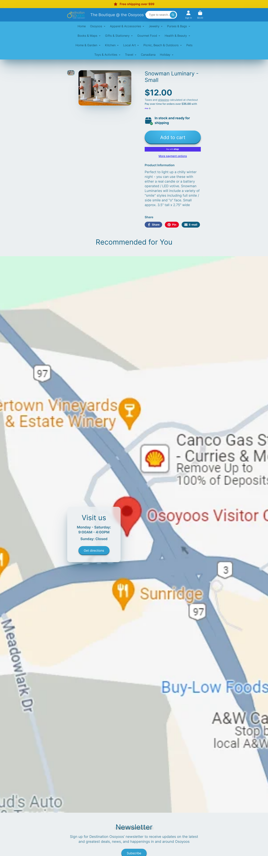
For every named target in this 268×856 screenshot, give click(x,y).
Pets (189, 45)
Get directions (94, 550)
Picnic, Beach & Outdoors (161, 45)
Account (188, 15)
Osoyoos (96, 26)
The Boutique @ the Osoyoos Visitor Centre (130, 14)
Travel (129, 54)
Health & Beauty (176, 35)
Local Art (129, 45)
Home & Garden (86, 45)
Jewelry (154, 26)
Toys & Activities (105, 54)
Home (82, 26)
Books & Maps (87, 35)
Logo (76, 15)
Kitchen (110, 45)
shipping (163, 99)
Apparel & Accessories (125, 26)
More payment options (173, 156)
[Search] (173, 15)
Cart (200, 15)
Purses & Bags (177, 26)
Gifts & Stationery (117, 35)
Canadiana (148, 54)
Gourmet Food (147, 35)
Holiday (165, 54)
